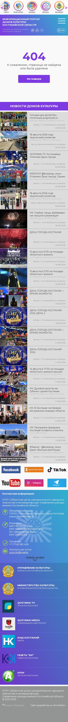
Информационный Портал (31, 621)
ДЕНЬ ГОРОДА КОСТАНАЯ (45, 232)
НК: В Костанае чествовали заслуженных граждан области (47, 409)
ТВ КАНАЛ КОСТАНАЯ (27, 604)
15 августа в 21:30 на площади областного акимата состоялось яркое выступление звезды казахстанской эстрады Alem (47, 274)
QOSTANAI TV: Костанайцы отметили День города (45, 155)
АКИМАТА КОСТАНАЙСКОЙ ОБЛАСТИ (35, 569)
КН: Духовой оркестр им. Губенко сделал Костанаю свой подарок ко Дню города (46, 391)
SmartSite (59, 705)
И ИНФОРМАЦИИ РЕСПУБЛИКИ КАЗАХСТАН (37, 586)
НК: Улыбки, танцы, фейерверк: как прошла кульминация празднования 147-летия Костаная (47, 215)
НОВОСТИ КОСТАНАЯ (27, 656)
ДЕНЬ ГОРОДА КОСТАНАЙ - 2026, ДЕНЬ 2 (46, 312)
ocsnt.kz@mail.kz (18, 552)
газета (28, 639)
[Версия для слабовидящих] (42, 30)
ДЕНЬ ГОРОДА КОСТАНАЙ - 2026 (46, 351)
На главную (34, 78)
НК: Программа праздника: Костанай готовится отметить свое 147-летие (46, 430)
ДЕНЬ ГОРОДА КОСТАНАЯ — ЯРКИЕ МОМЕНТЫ (47, 292)
